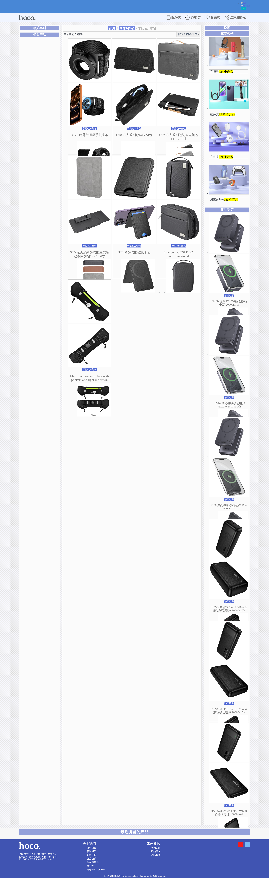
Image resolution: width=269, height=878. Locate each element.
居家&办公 (127, 28)
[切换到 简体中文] (245, 6)
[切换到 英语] (244, 3)
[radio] (45, 133)
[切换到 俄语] (243, 10)
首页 (112, 28)
